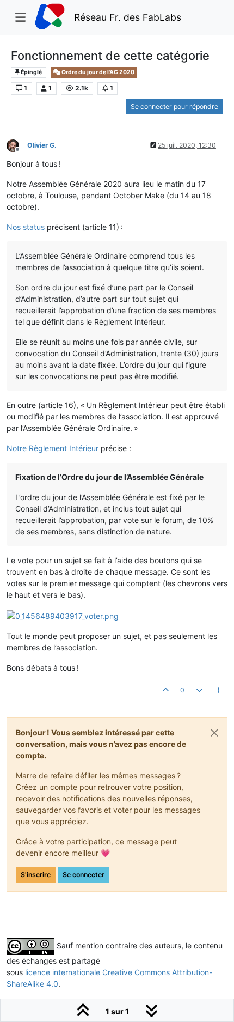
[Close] (214, 732)
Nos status (26, 227)
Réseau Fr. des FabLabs (127, 17)
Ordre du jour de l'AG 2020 (97, 72)
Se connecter (83, 875)
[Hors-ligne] (17, 144)
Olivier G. (42, 145)
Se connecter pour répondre (174, 106)
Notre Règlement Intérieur (52, 448)
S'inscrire (36, 875)
